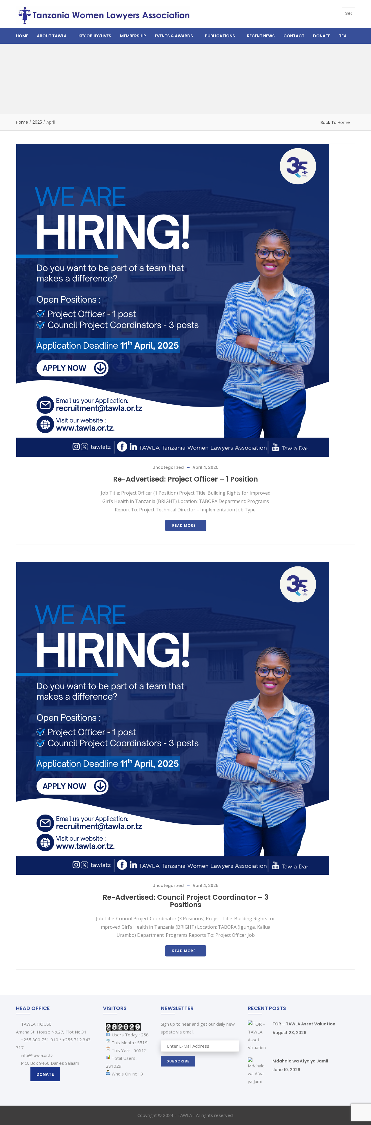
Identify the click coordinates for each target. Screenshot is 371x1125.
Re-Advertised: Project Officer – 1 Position (185, 479)
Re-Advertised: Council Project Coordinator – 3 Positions (185, 901)
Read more (184, 525)
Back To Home (335, 122)
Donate (321, 36)
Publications (220, 36)
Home (22, 36)
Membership (133, 36)
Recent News (261, 36)
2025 (37, 122)
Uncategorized (168, 467)
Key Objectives (95, 36)
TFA (343, 36)
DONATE (45, 1074)
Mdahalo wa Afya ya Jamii (300, 1061)
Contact (293, 36)
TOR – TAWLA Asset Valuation (303, 1024)
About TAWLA (52, 36)
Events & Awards (174, 36)
